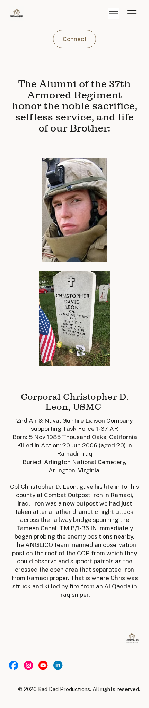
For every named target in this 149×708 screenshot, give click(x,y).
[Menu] (132, 13)
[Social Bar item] (13, 665)
